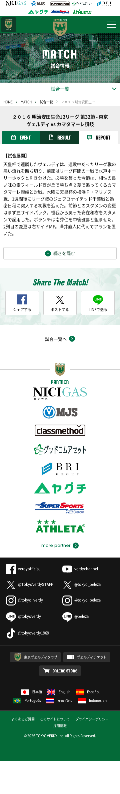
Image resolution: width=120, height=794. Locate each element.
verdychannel (86, 569)
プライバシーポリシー (92, 718)
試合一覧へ (56, 339)
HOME (8, 101)
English (64, 691)
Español (93, 691)
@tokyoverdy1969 (33, 633)
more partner (55, 546)
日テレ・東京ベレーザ (8, 24)
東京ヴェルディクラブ (40, 656)
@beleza (81, 616)
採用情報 (60, 725)
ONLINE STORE (65, 671)
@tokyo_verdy (30, 600)
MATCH (26, 101)
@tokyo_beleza (87, 584)
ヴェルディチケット (92, 656)
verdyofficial (29, 569)
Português (33, 700)
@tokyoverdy (29, 616)
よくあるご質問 (23, 718)
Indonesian (98, 700)
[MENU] (111, 24)
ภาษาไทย (65, 700)
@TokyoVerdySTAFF (35, 584)
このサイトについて (55, 718)
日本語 (37, 691)
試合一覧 (46, 101)
